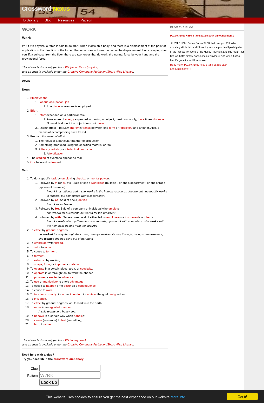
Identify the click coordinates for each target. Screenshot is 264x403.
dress (54, 162)
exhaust (39, 260)
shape (38, 264)
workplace (97, 182)
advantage (77, 281)
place (56, 106)
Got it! (242, 396)
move (100, 123)
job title (82, 200)
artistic (55, 149)
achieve (91, 294)
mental (95, 178)
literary (45, 149)
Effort (33, 110)
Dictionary (30, 20)
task (54, 178)
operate (39, 268)
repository (125, 127)
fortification (56, 153)
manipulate (50, 281)
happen (51, 285)
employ (66, 178)
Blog (48, 20)
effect (37, 230)
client (148, 217)
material (74, 264)
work (49, 290)
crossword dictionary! (69, 359)
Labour (43, 102)
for (57, 208)
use (36, 281)
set (36, 247)
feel (63, 320)
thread (58, 242)
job (67, 102)
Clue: (35, 368)
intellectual (72, 149)
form (112, 127)
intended (75, 294)
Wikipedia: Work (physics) (82, 67)
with (58, 217)
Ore (32, 162)
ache (47, 324)
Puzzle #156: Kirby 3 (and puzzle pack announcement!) (202, 35)
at (64, 182)
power (104, 178)
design (113, 294)
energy (69, 119)
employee (112, 217)
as (56, 200)
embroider (41, 242)
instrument (132, 217)
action (48, 247)
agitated (55, 307)
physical (81, 178)
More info (178, 396)
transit (86, 127)
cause (38, 320)
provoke (39, 277)
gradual (51, 230)
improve (60, 264)
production (86, 149)
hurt (36, 324)
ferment (51, 251)
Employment (38, 97)
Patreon (86, 20)
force (141, 119)
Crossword (46, 8)
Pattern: (33, 375)
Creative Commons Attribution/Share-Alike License (100, 71)
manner (66, 307)
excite (53, 277)
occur (67, 285)
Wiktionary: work (75, 340)
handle (78, 315)
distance (158, 119)
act (63, 294)
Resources (66, 20)
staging (41, 157)
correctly (51, 294)
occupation (56, 102)
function (39, 294)
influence (67, 277)
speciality (86, 268)
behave (39, 315)
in (56, 182)
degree (61, 230)
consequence (87, 285)
